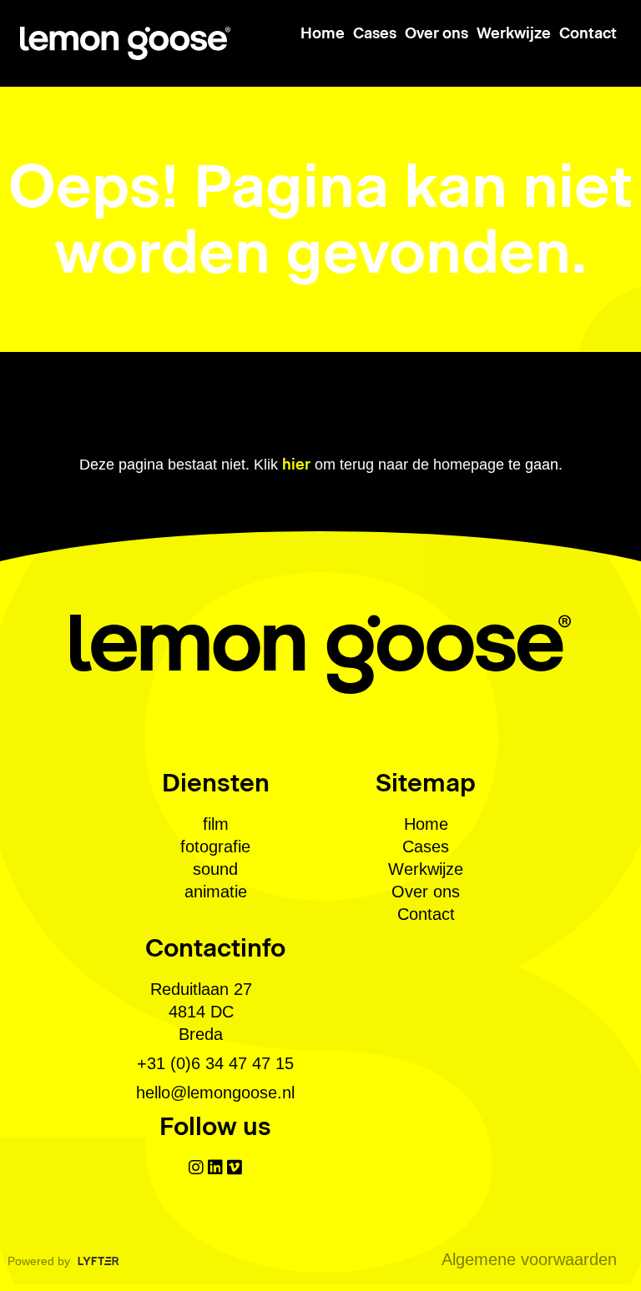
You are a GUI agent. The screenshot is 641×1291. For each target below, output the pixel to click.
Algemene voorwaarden (529, 1259)
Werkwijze (514, 33)
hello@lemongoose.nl (215, 1092)
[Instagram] (196, 1167)
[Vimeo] (234, 1167)
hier (296, 464)
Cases (374, 33)
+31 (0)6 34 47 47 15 (215, 1063)
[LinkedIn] (215, 1167)
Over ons (436, 33)
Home (322, 33)
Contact (588, 33)
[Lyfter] (98, 1259)
